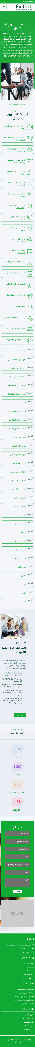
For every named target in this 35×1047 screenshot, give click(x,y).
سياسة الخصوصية (28, 978)
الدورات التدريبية (28, 963)
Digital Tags (17, 1042)
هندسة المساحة (28, 1018)
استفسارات (30, 971)
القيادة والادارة (29, 1029)
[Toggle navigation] (4, 7)
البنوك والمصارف (28, 1026)
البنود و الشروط (29, 975)
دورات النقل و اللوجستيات (26, 989)
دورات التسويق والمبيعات (26, 993)
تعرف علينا (30, 967)
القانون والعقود (29, 1022)
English (4, 2)
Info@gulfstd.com (28, 2)
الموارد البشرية (29, 1015)
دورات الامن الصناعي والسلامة (24, 996)
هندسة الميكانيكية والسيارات (24, 1000)
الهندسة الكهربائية (27, 1004)
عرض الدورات (20, 714)
